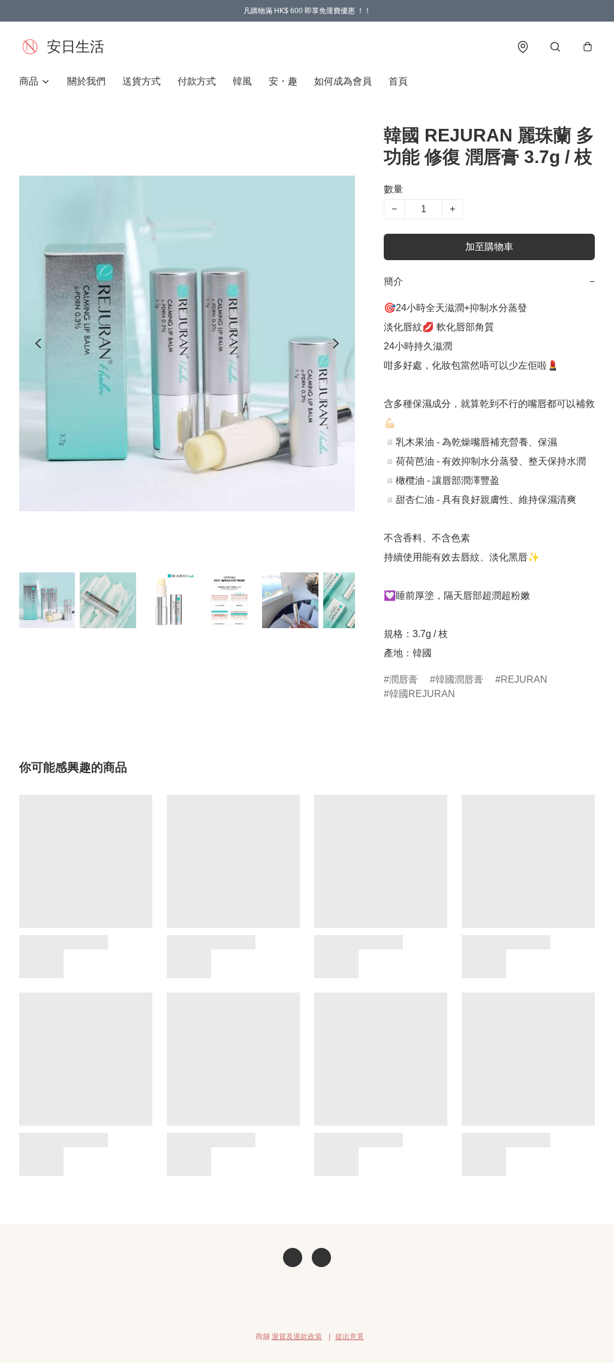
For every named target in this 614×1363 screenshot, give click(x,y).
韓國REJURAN (422, 694)
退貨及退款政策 (297, 1336)
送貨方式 (141, 81)
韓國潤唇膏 (459, 679)
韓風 (242, 81)
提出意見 (349, 1336)
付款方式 (196, 81)
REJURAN (524, 679)
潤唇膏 (403, 679)
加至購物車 (489, 247)
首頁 (398, 81)
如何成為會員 (343, 81)
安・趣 (283, 81)
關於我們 (86, 81)
